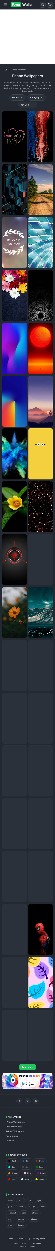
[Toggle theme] (50, 5)
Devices (10, 1140)
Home (10, 1239)
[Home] (6, 69)
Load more (27, 1067)
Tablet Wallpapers (15, 1131)
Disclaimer (36, 1243)
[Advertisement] (27, 36)
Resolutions (12, 1136)
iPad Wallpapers (14, 1126)
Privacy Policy (39, 1239)
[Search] (43, 5)
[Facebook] (19, 1101)
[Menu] (5, 5)
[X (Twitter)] (36, 1101)
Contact (22, 1239)
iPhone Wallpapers (15, 1122)
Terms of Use (20, 1243)
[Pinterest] (28, 1101)
